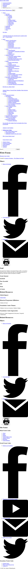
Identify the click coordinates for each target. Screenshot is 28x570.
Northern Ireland (11, 20)
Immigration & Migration (13, 71)
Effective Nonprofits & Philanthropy (16, 80)
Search (4, 7)
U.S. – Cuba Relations (13, 75)
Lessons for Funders (7, 2)
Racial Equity (11, 45)
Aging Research (11, 50)
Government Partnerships (13, 100)
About (4, 12)
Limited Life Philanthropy (13, 101)
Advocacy (10, 97)
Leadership (7, 26)
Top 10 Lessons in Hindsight (14, 103)
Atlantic (6, 142)
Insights (4, 93)
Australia (10, 16)
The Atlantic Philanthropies (6, 10)
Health (7, 61)
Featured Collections (12, 120)
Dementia (10, 52)
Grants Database (6, 4)
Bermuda (10, 17)
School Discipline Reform (13, 60)
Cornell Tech (11, 79)
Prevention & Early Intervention (15, 58)
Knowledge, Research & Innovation (13, 77)
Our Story (7, 14)
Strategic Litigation (12, 102)
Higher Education (12, 82)
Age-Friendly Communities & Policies (16, 51)
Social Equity (11, 46)
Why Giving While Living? (11, 131)
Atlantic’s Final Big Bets (11, 40)
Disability (10, 69)
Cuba (9, 18)
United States (11, 23)
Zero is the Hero (11, 104)
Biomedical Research (12, 78)
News (6, 29)
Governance (8, 28)
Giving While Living (12, 98)
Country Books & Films (10, 106)
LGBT (9, 72)
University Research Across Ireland (15, 84)
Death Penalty (11, 67)
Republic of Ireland (12, 21)
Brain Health (11, 43)
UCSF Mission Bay (12, 83)
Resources (5, 5)
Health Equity (11, 44)
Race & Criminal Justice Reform (15, 74)
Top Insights (8, 96)
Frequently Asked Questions (11, 115)
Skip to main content (4, 0)
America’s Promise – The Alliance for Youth (14, 158)
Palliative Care (11, 53)
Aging (7, 49)
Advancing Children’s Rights (14, 56)
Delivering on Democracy (13, 68)
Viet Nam (10, 25)
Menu (14, 10)
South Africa (11, 22)
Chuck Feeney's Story (10, 132)
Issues (4, 39)
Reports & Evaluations (10, 119)
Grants (5, 156)
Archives (5, 6)
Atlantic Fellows (11, 41)
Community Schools (12, 57)
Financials (7, 27)
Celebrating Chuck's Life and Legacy (13, 133)
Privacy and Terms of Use (8, 564)
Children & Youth (9, 55)
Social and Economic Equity (14, 47)
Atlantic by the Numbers (11, 117)
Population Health (12, 64)
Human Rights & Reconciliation (12, 66)
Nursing (10, 63)
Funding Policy (6, 563)
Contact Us (5, 566)
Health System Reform (13, 62)
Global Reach (8, 15)
